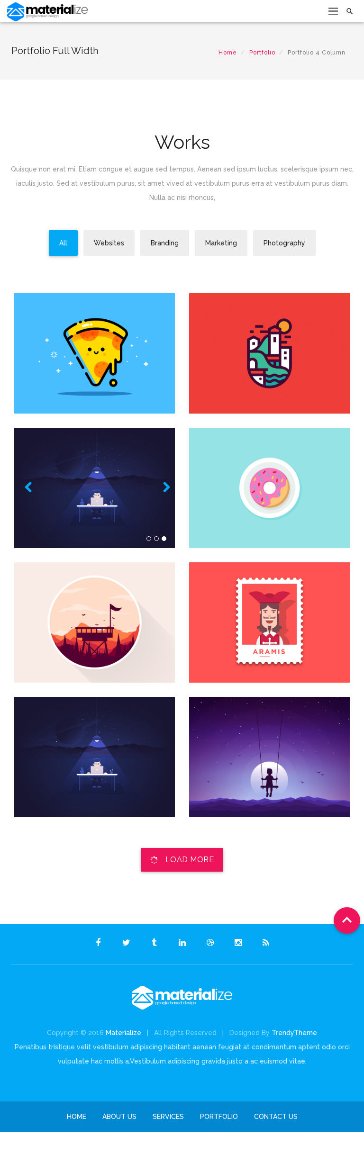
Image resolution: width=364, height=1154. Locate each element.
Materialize (123, 1033)
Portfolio (262, 52)
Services (168, 1116)
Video (269, 542)
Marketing (269, 408)
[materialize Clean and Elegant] (94, 475)
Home (227, 52)
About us (119, 1116)
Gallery (94, 542)
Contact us (276, 1116)
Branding (95, 408)
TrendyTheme (294, 1033)
